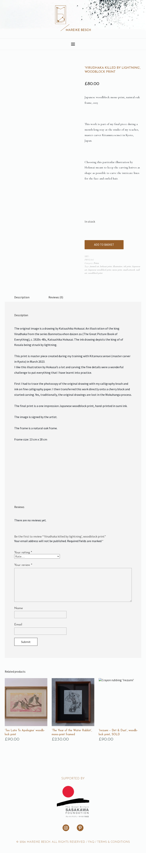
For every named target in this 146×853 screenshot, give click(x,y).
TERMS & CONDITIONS (113, 842)
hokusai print (106, 266)
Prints (96, 263)
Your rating (23, 552)
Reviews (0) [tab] (55, 297)
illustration (117, 266)
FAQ (91, 842)
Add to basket (104, 244)
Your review (23, 565)
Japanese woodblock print (99, 269)
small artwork (129, 269)
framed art (94, 266)
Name (18, 608)
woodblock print (95, 273)
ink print (127, 266)
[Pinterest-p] (80, 827)
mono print (117, 269)
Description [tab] (21, 297)
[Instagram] (66, 827)
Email (18, 624)
